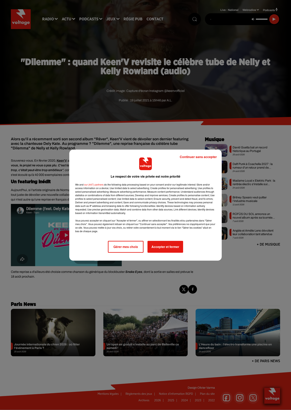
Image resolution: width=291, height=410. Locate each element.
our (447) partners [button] (94, 184)
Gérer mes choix (125, 246)
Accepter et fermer (165, 246)
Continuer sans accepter (198, 157)
